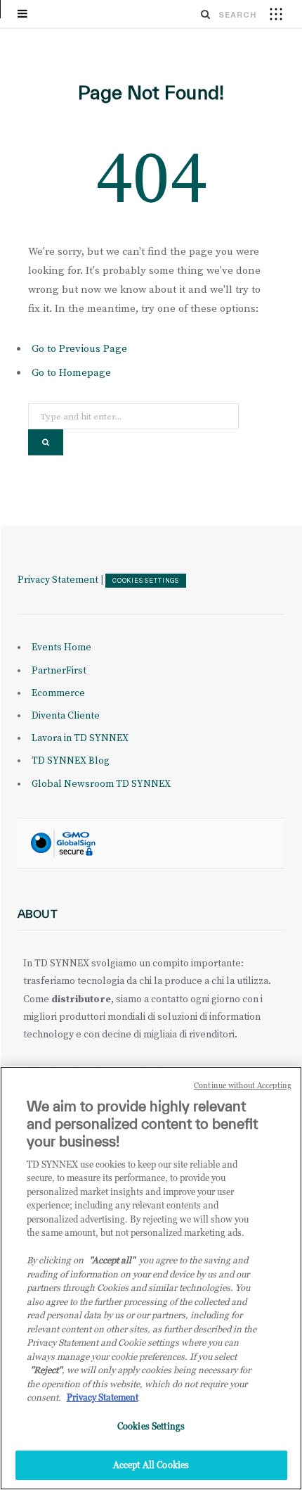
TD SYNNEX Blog (71, 761)
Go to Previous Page (79, 348)
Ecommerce (58, 693)
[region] (151, 1278)
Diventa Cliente (66, 715)
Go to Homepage (71, 372)
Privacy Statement (58, 580)
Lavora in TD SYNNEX (80, 738)
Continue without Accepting (242, 1085)
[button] (276, 13)
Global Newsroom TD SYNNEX (101, 784)
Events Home (61, 647)
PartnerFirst (59, 670)
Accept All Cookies (151, 1464)
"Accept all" (112, 1259)
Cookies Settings (145, 580)
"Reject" (46, 1369)
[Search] (206, 14)
